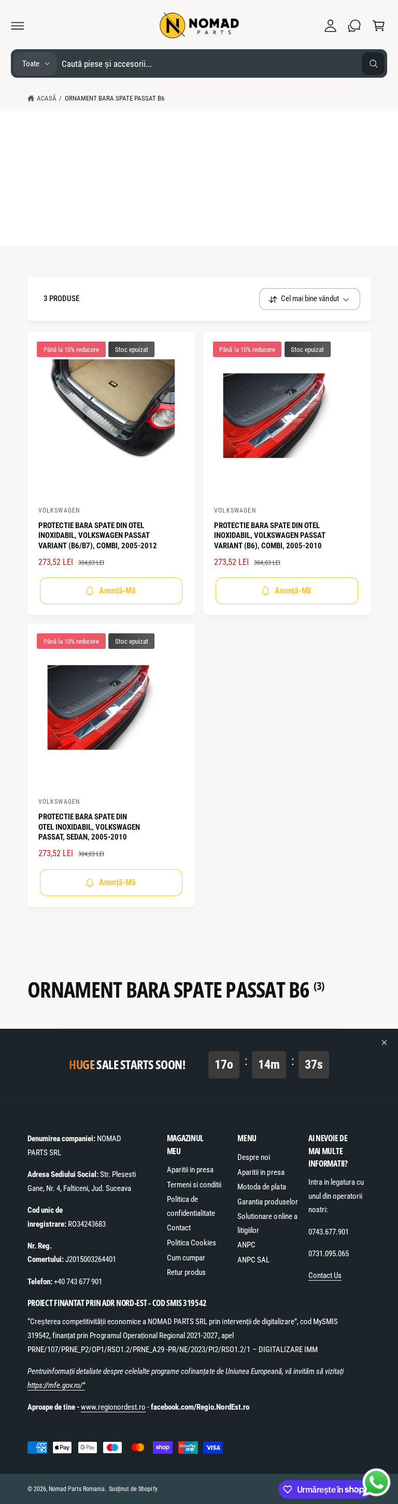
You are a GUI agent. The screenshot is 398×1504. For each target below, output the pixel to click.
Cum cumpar (186, 1257)
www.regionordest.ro (113, 1407)
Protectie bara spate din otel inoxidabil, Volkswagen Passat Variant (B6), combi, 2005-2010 (269, 535)
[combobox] (223, 63)
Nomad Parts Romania (77, 1489)
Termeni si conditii (194, 1184)
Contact (179, 1227)
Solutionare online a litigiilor (267, 1223)
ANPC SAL (253, 1260)
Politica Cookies (191, 1242)
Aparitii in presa (190, 1169)
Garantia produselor (267, 1202)
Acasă (46, 98)
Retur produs (186, 1272)
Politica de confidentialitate (191, 1206)
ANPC (246, 1245)
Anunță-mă (117, 590)
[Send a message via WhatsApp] (376, 1482)
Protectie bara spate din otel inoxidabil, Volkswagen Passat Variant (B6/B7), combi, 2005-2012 (97, 535)
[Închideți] (384, 1042)
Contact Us (325, 1275)
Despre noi (253, 1157)
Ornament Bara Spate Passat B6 (114, 98)
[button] (18, 25)
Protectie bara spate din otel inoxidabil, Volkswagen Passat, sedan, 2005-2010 (89, 827)
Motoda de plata (261, 1186)
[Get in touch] (354, 25)
